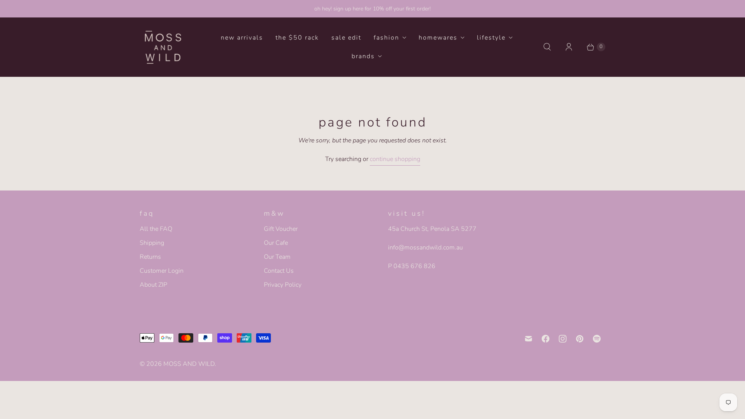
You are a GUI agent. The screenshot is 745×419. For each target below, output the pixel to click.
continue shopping (395, 159)
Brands (363, 56)
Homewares (438, 37)
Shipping (152, 243)
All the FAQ (156, 229)
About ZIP (153, 284)
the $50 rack (297, 37)
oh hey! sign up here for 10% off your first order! (372, 8)
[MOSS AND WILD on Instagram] (562, 339)
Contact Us (279, 271)
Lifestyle (491, 37)
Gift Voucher (281, 229)
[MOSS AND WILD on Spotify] (596, 339)
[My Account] (569, 47)
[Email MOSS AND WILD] (528, 339)
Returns (150, 257)
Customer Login (162, 271)
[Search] (547, 47)
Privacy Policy (282, 284)
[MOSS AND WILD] (163, 47)
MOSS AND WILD (189, 364)
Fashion (386, 37)
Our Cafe (276, 243)
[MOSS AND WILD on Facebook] (545, 339)
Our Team (277, 257)
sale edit (346, 37)
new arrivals (242, 37)
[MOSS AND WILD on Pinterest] (579, 339)
